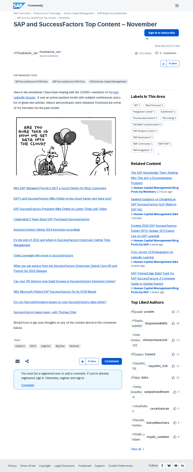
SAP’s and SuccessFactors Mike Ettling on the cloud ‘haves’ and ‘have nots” (63, 198)
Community (35, 5)
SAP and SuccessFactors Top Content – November (85, 24)
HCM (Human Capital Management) (108, 81)
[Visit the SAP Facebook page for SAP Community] (162, 465)
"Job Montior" (167, 111)
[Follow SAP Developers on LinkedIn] (182, 465)
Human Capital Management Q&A (156, 214)
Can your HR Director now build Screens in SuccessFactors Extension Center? (65, 281)
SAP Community (22, 13)
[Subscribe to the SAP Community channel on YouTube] (175, 465)
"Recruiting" (168, 118)
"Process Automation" (144, 118)
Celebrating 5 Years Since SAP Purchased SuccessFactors (52, 219)
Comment (27, 385)
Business (74, 346)
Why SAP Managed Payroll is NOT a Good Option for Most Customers (60, 188)
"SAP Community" (142, 144)
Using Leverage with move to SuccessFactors (43, 255)
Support (100, 465)
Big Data (60, 346)
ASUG (33, 346)
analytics (20, 346)
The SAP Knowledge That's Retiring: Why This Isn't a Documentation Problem (154, 178)
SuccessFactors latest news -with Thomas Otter (45, 312)
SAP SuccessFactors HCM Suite (31, 81)
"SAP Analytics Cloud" (144, 131)
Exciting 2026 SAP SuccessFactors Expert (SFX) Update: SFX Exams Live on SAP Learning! (154, 231)
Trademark (84, 465)
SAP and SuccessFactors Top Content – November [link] (43, 18)
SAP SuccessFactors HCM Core (69, 81)
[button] (164, 63)
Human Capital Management (79, 13)
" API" (135, 105)
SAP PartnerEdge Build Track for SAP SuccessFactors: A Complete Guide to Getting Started (153, 278)
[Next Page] (158, 154)
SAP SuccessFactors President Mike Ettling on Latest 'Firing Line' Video (60, 209)
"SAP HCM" (163, 144)
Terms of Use (28, 465)
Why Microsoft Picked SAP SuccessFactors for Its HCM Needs (55, 291)
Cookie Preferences (120, 465)
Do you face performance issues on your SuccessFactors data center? (60, 302)
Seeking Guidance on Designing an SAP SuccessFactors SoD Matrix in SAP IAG (153, 204)
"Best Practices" (153, 105)
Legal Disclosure (64, 465)
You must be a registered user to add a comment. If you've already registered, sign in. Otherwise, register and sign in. (65, 376)
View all (136, 449)
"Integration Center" (143, 111)
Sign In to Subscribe (161, 32)
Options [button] (146, 39)
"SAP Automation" (142, 137)
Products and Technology (47, 13)
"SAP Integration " (142, 150)
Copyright (45, 465)
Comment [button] (112, 361)
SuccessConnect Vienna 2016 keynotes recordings (47, 229)
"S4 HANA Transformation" (146, 124)
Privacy (12, 465)
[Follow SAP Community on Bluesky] (169, 465)
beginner (46, 346)
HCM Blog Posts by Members (112, 13)
